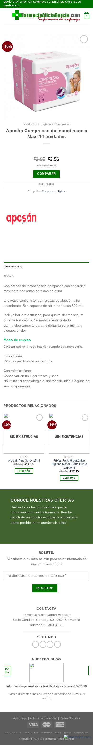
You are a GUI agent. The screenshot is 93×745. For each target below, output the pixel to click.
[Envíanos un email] (50, 644)
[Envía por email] (50, 239)
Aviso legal (20, 718)
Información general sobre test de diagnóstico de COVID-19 (46, 686)
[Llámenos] (57, 644)
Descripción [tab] (13, 266)
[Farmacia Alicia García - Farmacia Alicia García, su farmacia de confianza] (46, 16)
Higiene (46, 124)
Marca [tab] (9, 275)
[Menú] (6, 16)
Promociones (51, 732)
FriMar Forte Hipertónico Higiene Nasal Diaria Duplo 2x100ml (69, 464)
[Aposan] (21, 218)
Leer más (24, 471)
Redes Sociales (70, 718)
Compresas (61, 124)
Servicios (31, 732)
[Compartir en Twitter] (43, 239)
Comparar (46, 174)
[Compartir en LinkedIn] (65, 239)
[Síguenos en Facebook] (35, 644)
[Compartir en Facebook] (35, 239)
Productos (30, 124)
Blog (68, 732)
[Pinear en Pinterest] (57, 239)
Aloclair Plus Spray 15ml (24, 460)
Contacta (81, 732)
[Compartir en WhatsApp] (28, 239)
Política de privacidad (43, 718)
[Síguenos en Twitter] (43, 644)
